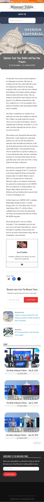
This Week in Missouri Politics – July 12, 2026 (22, 403)
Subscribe (30, 300)
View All (37, 443)
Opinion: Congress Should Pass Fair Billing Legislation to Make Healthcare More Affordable (27, 318)
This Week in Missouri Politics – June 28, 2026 (22, 435)
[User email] (22, 265)
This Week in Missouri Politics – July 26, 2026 (22, 370)
